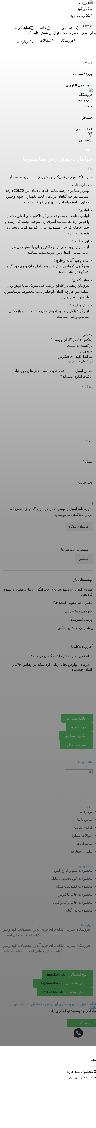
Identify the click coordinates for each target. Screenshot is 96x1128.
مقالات (86, 150)
